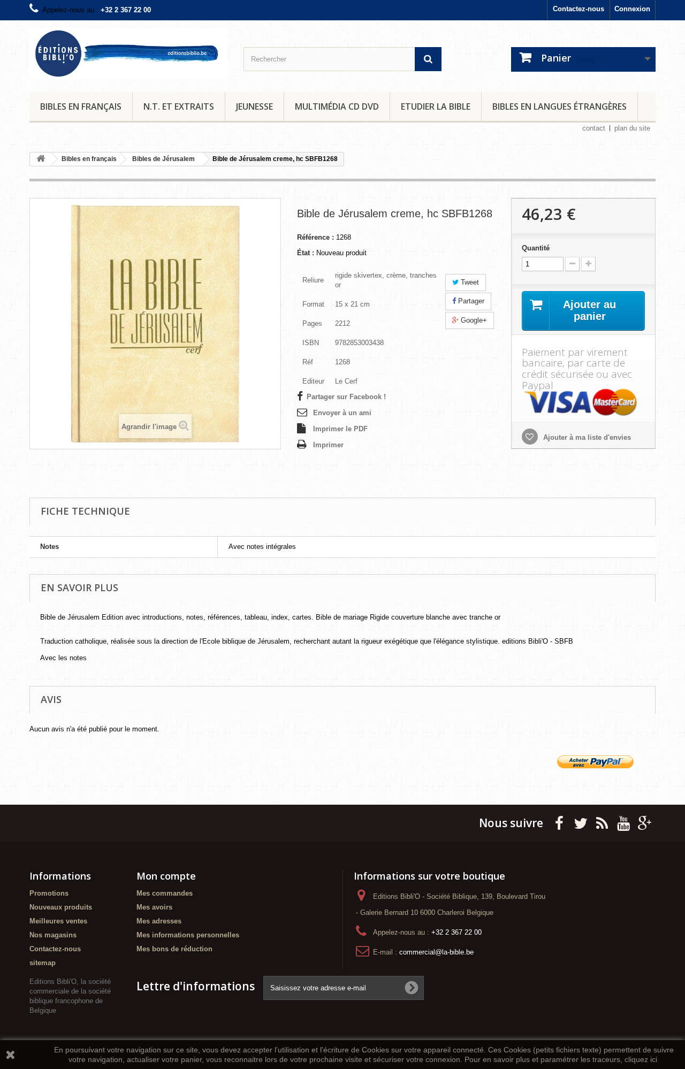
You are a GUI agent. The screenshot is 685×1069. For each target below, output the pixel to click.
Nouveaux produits (60, 907)
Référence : (315, 237)
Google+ (473, 320)
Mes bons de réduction (174, 949)
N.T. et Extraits (178, 106)
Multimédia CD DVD (337, 106)
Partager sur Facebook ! (346, 397)
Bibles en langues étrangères (559, 106)
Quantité (536, 248)
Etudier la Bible (435, 106)
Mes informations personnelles (187, 935)
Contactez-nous (578, 9)
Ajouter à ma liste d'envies (586, 437)
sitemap (42, 963)
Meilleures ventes (58, 921)
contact (593, 128)
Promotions (48, 893)
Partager (470, 301)
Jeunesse (254, 106)
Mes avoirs (154, 907)
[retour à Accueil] (41, 159)
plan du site (632, 128)
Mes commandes (164, 893)
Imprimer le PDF (340, 429)
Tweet (469, 282)
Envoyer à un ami (342, 413)
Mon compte (166, 875)
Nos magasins (53, 935)
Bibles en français (80, 106)
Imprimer (328, 445)
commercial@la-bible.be (436, 952)
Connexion (632, 9)
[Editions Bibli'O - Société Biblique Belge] (128, 53)
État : (305, 253)
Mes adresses (158, 921)
